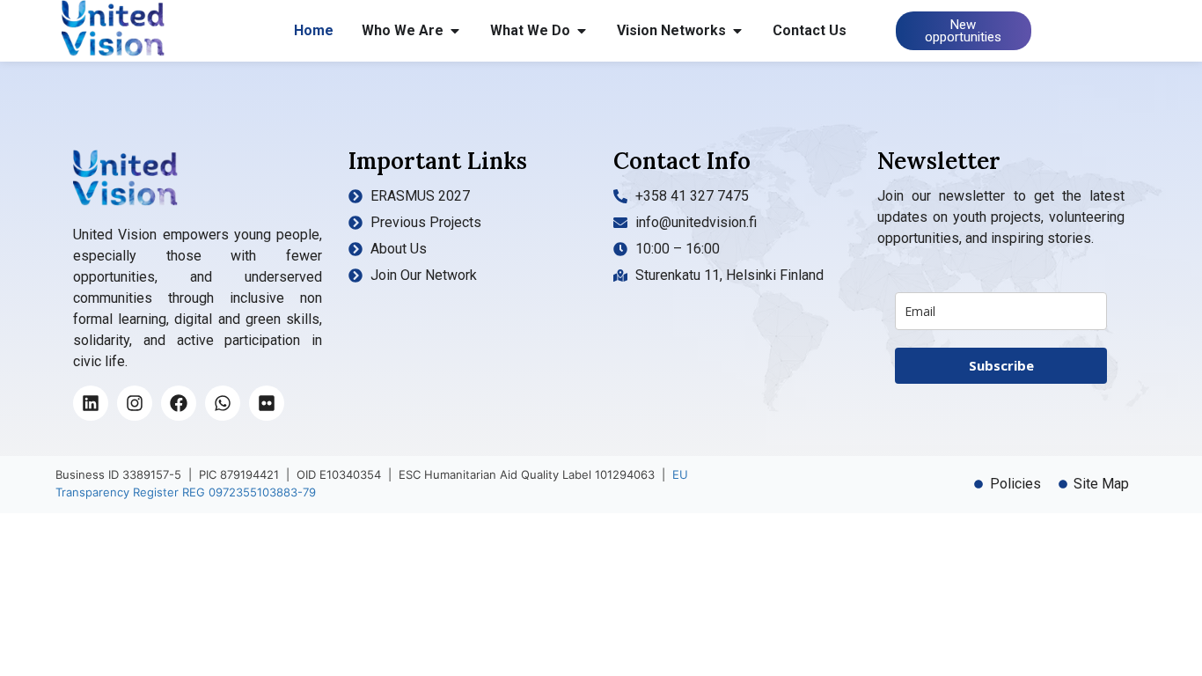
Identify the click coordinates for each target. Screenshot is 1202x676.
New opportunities (963, 31)
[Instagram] (134, 403)
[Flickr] (266, 403)
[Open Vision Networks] (737, 30)
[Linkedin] (90, 403)
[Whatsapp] (222, 403)
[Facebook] (178, 403)
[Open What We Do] (582, 30)
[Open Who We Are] (455, 30)
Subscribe (1001, 365)
